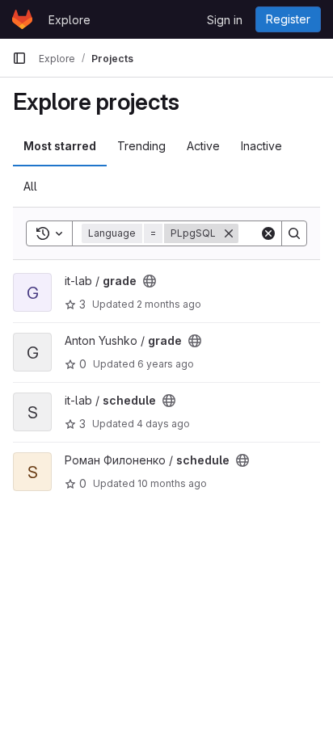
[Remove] (228, 233)
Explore (69, 20)
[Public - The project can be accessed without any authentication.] (149, 281)
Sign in (224, 20)
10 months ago (172, 483)
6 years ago (165, 364)
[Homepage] (22, 19)
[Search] (294, 233)
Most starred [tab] (59, 146)
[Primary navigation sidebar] (19, 58)
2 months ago (169, 304)
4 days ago (163, 424)
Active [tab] (203, 146)
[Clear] (268, 233)
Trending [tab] (141, 146)
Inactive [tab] (261, 146)
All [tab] (30, 186)
